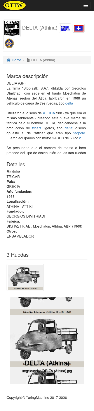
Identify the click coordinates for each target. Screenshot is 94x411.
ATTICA (48, 112)
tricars (36, 127)
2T (81, 137)
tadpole (79, 132)
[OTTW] (15, 5)
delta (69, 103)
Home (16, 59)
